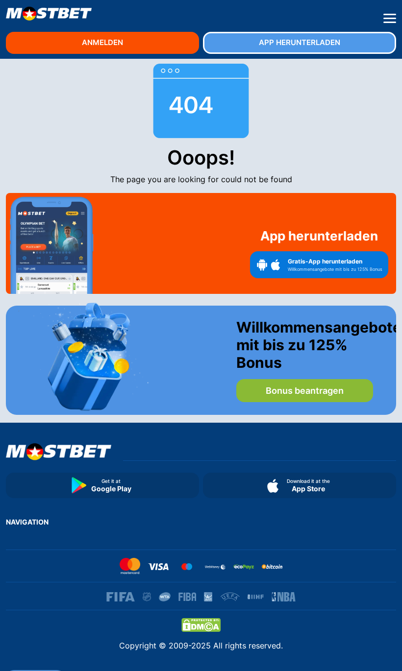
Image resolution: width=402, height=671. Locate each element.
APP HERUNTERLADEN (299, 42)
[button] (389, 18)
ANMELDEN (102, 42)
